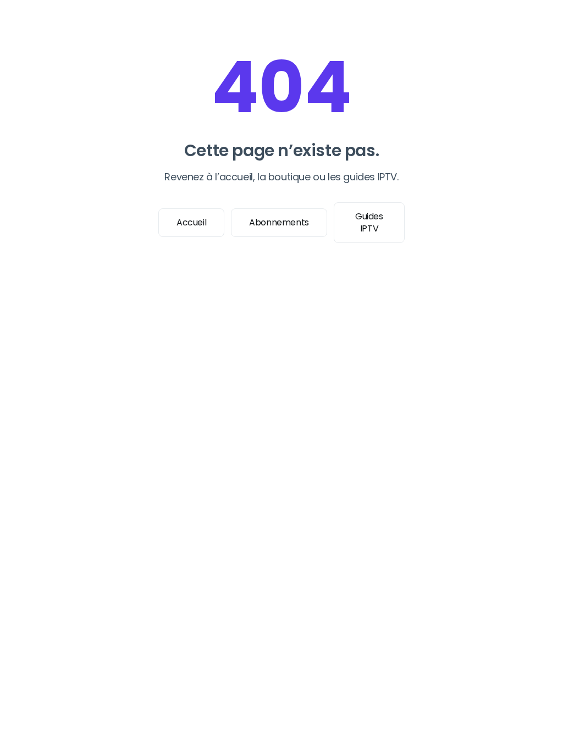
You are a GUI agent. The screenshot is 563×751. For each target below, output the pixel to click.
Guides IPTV (369, 222)
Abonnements (279, 222)
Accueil (191, 222)
